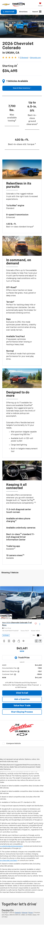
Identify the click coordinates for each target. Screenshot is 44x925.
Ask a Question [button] (22, 699)
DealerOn (18, 912)
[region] (22, 676)
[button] (9, 12)
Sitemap (24, 912)
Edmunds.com (35, 58)
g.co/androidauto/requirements (11, 846)
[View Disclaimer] (24, 640)
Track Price (23, 658)
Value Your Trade (22, 706)
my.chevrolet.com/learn (8, 860)
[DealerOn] (8, 910)
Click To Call (22, 693)
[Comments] (36, 641)
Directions (23, 12)
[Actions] (40, 624)
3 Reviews (24, 58)
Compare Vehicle (13, 743)
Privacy (31, 912)
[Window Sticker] (40, 641)
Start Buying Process (22, 712)
